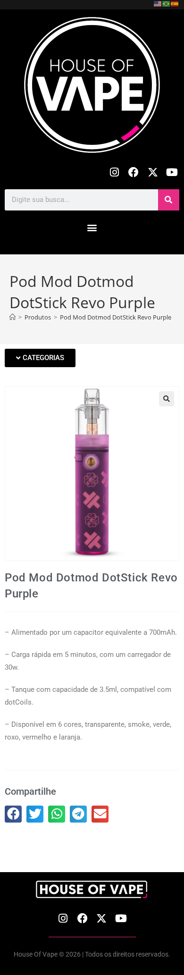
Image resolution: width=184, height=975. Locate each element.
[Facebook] (133, 172)
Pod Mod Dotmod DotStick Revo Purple (115, 317)
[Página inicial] (12, 317)
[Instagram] (114, 172)
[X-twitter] (152, 172)
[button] (92, 227)
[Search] (168, 199)
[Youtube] (172, 172)
